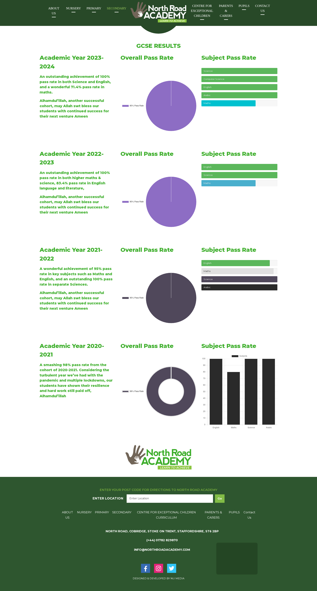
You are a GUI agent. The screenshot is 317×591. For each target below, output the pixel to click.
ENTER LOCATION (107, 498)
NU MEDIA (177, 578)
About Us (53, 10)
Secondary (116, 8)
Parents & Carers (226, 10)
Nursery (73, 8)
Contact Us (262, 8)
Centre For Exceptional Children (202, 10)
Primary (94, 8)
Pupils (244, 6)
